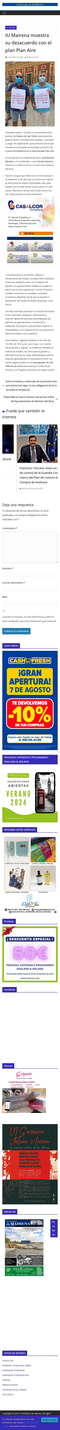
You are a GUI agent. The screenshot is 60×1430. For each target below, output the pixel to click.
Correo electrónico (13, 582)
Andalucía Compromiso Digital (16, 1365)
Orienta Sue (7, 1360)
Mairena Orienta (10, 1384)
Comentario (9, 528)
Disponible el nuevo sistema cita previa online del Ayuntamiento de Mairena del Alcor (29, 399)
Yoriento (6, 1380)
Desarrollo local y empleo (14, 1389)
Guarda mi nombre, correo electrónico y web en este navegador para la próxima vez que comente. (29, 619)
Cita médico (8, 1394)
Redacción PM (32, 57)
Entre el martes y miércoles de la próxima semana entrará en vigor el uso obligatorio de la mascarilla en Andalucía (31, 386)
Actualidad (10, 28)
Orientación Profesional (13, 1370)
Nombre (8, 568)
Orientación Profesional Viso (15, 1375)
